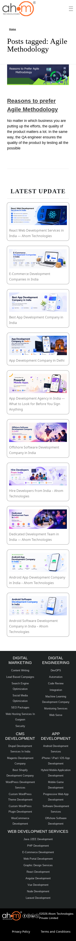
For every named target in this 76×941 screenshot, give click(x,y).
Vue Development (38, 884)
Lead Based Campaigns (20, 676)
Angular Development (38, 878)
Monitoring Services (55, 708)
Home (12, 29)
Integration (56, 689)
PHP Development (38, 845)
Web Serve (55, 715)
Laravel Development (38, 897)
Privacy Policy (21, 931)
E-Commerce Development (38, 852)
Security (20, 726)
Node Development (38, 891)
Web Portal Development (38, 858)
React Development (38, 871)
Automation (55, 676)
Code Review (55, 683)
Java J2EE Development (38, 839)
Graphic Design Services (38, 865)
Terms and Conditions (56, 931)
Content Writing (20, 670)
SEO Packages (20, 707)
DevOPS (56, 670)
